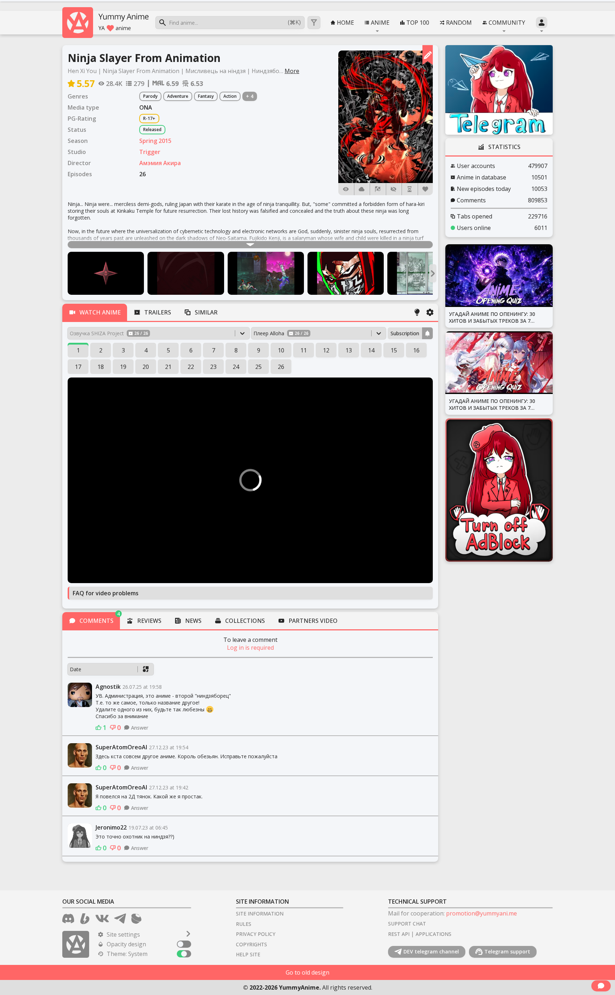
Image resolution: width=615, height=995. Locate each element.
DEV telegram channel (431, 951)
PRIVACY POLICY (255, 934)
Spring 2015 (155, 141)
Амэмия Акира (160, 163)
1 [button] (78, 350)
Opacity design (126, 944)
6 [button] (191, 350)
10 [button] (281, 350)
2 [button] (100, 350)
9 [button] (258, 350)
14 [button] (371, 350)
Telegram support (507, 951)
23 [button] (213, 367)
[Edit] (427, 55)
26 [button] (281, 367)
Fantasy (206, 96)
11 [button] (303, 350)
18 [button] (100, 367)
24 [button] (236, 367)
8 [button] (236, 350)
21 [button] (168, 367)
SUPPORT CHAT (407, 923)
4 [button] (145, 350)
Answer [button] (139, 727)
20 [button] (145, 367)
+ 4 (249, 96)
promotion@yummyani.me (481, 913)
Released (152, 129)
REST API (399, 934)
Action (230, 96)
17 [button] (78, 367)
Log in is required (250, 648)
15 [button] (394, 350)
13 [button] (348, 350)
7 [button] (213, 350)
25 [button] (258, 367)
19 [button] (123, 367)
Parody (150, 96)
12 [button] (326, 350)
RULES (243, 924)
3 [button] (123, 350)
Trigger (149, 152)
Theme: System (127, 954)
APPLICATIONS (433, 934)
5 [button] (168, 350)
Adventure (177, 96)
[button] (385, 117)
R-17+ (149, 118)
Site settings (123, 934)
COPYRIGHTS (251, 944)
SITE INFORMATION (260, 913)
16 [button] (416, 350)
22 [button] (191, 367)
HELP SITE (248, 954)
